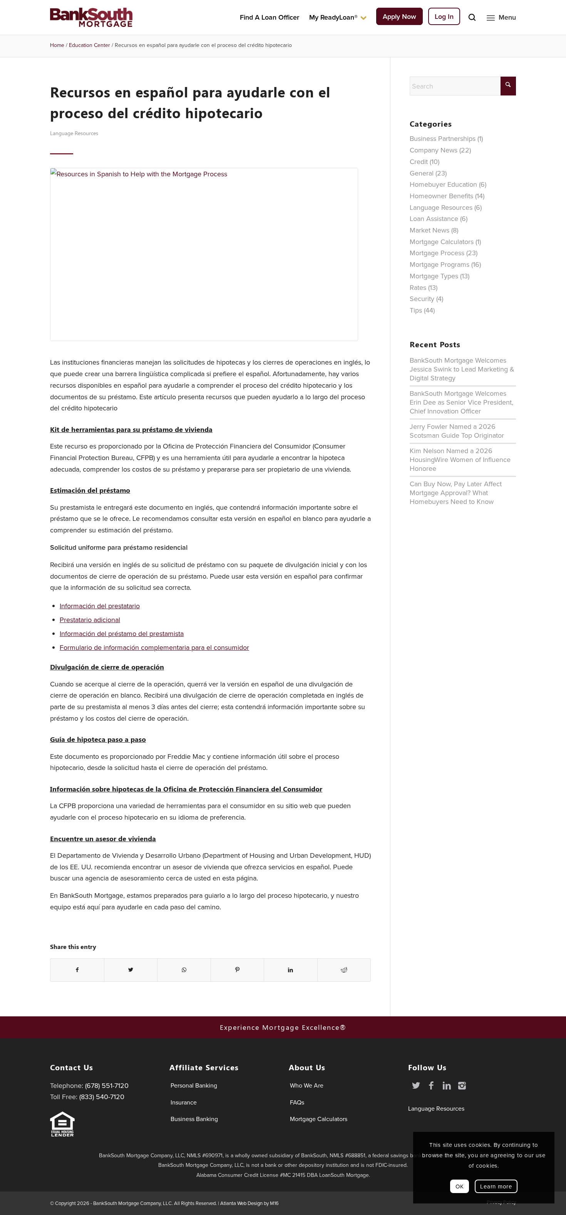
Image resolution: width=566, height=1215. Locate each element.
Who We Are (306, 1085)
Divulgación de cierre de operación (107, 667)
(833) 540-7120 (101, 1096)
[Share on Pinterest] (237, 970)
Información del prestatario (100, 606)
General (422, 173)
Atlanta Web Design (241, 1203)
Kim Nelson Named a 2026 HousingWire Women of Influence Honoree (460, 459)
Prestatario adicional (90, 619)
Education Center (89, 45)
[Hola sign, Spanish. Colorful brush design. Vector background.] (210, 254)
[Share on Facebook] (77, 970)
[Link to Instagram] (462, 1085)
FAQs (297, 1102)
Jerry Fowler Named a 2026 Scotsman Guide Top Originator (457, 431)
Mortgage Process (437, 253)
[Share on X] (130, 970)
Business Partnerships (443, 138)
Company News (433, 150)
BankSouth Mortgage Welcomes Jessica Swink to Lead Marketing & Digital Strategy (462, 369)
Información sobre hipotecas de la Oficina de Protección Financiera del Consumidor (186, 789)
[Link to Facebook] (431, 1085)
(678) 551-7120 (107, 1085)
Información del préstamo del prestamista (122, 633)
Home (57, 45)
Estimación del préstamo (90, 490)
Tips (416, 310)
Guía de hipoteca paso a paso (98, 739)
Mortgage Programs (439, 264)
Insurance (184, 1102)
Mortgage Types (434, 276)
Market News (429, 230)
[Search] (472, 17)
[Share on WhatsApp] (184, 970)
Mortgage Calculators (442, 241)
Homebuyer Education (443, 184)
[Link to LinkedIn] (446, 1085)
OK (459, 1186)
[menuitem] (269, 17)
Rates (418, 287)
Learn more (496, 1186)
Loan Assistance (434, 218)
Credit (419, 161)
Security (422, 298)
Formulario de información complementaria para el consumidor (154, 647)
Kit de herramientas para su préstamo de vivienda (131, 429)
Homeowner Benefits (441, 196)
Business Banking (194, 1119)
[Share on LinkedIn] (290, 970)
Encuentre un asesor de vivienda (103, 839)
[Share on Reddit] (344, 970)
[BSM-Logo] (91, 17)
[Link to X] (416, 1085)
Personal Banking (194, 1085)
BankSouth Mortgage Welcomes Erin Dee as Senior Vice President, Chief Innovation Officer (461, 402)
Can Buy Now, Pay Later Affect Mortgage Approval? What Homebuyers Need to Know (456, 492)
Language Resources (74, 133)
